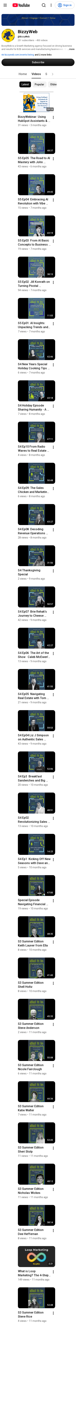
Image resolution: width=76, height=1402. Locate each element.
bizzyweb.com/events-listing (19, 54)
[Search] (44, 5)
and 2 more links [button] (43, 54)
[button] (52, 74)
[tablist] (38, 74)
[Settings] (51, 5)
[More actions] (53, 117)
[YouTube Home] (21, 5)
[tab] (22, 74)
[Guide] (5, 5)
